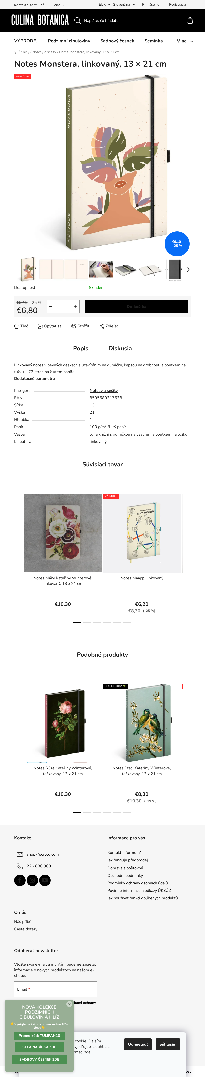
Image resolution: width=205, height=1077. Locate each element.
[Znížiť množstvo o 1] (50, 306)
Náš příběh (24, 921)
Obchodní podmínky (125, 875)
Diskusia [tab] (120, 348)
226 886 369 (39, 866)
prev (18, 557)
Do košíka (136, 306)
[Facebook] (20, 880)
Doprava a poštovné (125, 868)
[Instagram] (32, 880)
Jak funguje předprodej (128, 860)
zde (87, 1052)
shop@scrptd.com (43, 854)
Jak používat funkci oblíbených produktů (143, 898)
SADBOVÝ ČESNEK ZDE (39, 1059)
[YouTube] (45, 880)
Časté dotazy (26, 929)
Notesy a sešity (104, 390)
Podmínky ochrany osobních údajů (138, 883)
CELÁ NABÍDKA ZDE (39, 1047)
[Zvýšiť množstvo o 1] (76, 306)
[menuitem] (26, 40)
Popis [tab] (80, 348)
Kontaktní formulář (29, 5)
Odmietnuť (138, 1044)
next (187, 557)
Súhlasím (168, 1044)
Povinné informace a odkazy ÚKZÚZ (139, 890)
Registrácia (177, 4)
